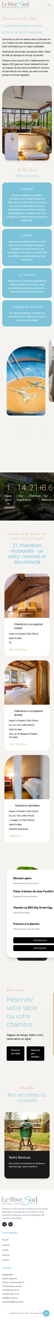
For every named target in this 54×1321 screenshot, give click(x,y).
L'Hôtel (5, 1250)
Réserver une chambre (35, 1053)
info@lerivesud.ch (10, 1298)
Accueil (5, 1240)
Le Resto (6, 1245)
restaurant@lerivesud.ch (13, 1302)
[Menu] (49, 5)
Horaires (6, 1255)
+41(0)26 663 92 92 (10, 1290)
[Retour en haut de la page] (46, 1313)
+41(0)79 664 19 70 (10, 1294)
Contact (5, 1260)
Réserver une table (15, 1052)
